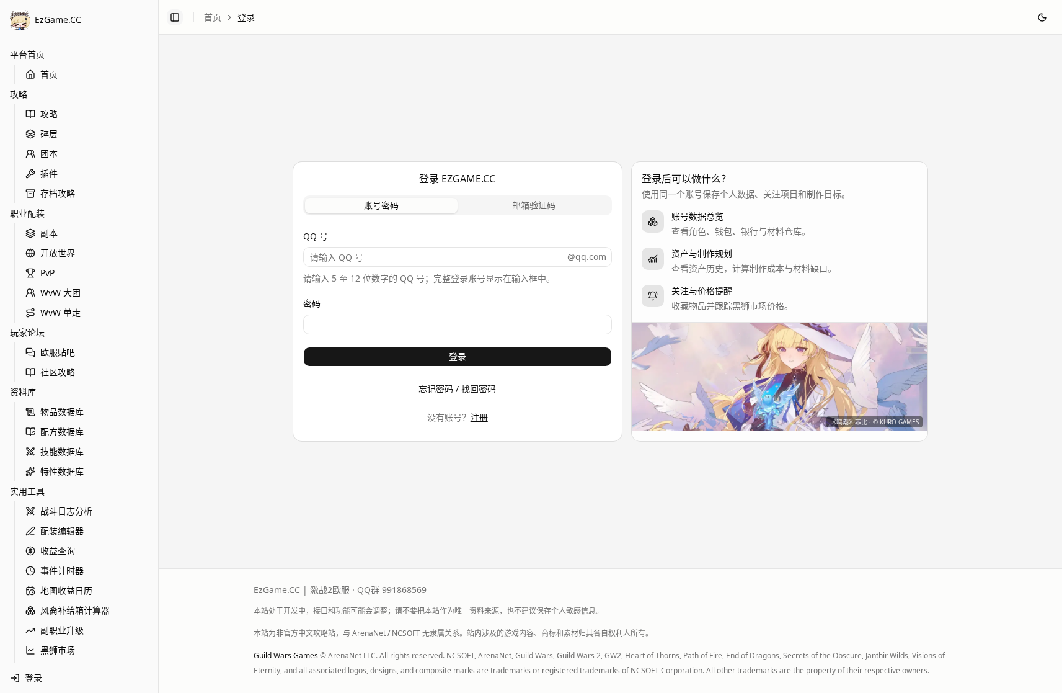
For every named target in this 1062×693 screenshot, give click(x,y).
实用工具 (27, 491)
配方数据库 (62, 431)
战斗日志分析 (66, 511)
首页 (49, 74)
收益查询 (57, 551)
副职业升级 (62, 630)
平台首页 (27, 54)
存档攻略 (57, 193)
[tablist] (458, 205)
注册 (479, 417)
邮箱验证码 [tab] (533, 205)
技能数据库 (62, 451)
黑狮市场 (57, 650)
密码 (312, 303)
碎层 (49, 134)
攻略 (18, 94)
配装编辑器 (62, 531)
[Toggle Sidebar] (158, 346)
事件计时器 (62, 570)
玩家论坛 (27, 332)
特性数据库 (62, 471)
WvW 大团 (60, 292)
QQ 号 (315, 236)
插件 (49, 173)
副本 (49, 233)
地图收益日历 (66, 590)
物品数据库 (62, 412)
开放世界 (57, 253)
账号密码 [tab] (381, 205)
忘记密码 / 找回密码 (457, 389)
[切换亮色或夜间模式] (1042, 17)
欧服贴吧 (57, 352)
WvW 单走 (60, 312)
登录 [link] (246, 17)
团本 (49, 153)
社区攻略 (57, 372)
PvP (47, 273)
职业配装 (27, 213)
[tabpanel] (458, 309)
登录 (457, 356)
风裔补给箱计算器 (75, 610)
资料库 (23, 392)
